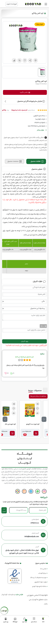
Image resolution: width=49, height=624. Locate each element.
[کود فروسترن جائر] (12, 410)
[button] (30, 60)
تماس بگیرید (24, 92)
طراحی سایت (19, 594)
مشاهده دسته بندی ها (38, 396)
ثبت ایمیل (4, 510)
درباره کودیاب (42, 573)
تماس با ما (43, 569)
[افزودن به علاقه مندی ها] (43, 408)
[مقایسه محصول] (43, 404)
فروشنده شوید (11, 4)
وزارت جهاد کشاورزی (40, 582)
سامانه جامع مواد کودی (39, 586)
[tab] (36, 161)
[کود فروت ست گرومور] (36, 410)
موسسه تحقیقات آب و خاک (38, 577)
